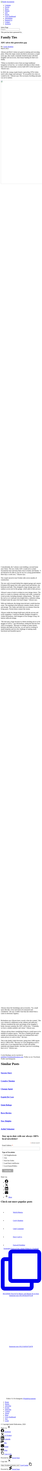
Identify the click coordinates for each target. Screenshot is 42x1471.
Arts (6, 13)
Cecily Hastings (8, 47)
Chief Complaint (18, 1229)
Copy (24, 1465)
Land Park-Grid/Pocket (11, 1163)
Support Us (8, 20)
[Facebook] (6, 1182)
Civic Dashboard (10, 16)
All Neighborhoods (10, 1155)
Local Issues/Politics (10, 1166)
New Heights (6, 1121)
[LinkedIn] (6, 1190)
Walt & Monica (18, 1212)
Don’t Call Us (17, 1237)
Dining (7, 11)
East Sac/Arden (9, 1160)
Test (6, 1419)
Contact (7, 22)
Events (7, 1408)
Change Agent (7, 1089)
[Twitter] (6, 1186)
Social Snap (16, 1458)
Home (7, 1402)
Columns (8, 5)
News (7, 9)
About (7, 1413)
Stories (7, 1404)
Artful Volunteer (7, 1129)
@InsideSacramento (29, 1398)
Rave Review (6, 1113)
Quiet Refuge (6, 1105)
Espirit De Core (7, 1097)
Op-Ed (7, 7)
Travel (7, 14)
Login (7, 1421)
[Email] (6, 1193)
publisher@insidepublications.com (12, 1057)
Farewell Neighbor (19, 1245)
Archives (8, 24)
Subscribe (8, 1409)
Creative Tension (8, 1081)
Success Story (6, 1073)
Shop (6, 1415)
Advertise (8, 1406)
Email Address (7, 1145)
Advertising (8, 18)
